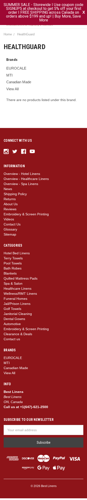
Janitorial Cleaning (18, 315)
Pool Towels (13, 265)
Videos (9, 221)
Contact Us (12, 226)
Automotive (12, 325)
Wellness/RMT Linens (20, 295)
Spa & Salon (13, 285)
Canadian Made (18, 84)
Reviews (10, 211)
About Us (11, 206)
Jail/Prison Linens (17, 305)
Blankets (10, 275)
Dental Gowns (14, 320)
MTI (9, 77)
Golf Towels (12, 310)
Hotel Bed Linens (17, 255)
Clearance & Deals (18, 336)
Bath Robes (13, 270)
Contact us (12, 341)
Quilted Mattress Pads (20, 280)
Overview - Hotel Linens (22, 175)
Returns (10, 201)
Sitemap (10, 236)
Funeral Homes (15, 300)
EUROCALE (16, 70)
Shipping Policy (15, 196)
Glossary (10, 231)
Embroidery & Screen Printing (26, 216)
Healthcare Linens (17, 290)
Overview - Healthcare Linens (26, 180)
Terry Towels (13, 260)
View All (12, 90)
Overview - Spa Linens (21, 185)
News (8, 190)
